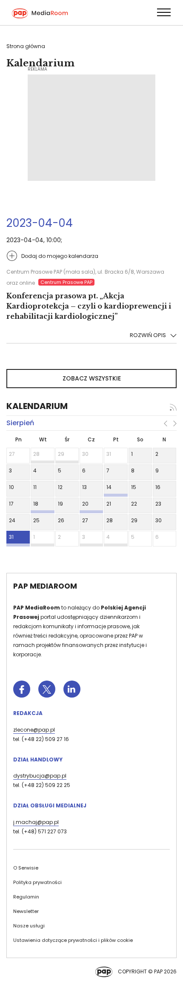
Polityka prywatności (37, 882)
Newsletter (26, 911)
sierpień (20, 423)
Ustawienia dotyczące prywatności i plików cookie (73, 940)
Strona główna (25, 46)
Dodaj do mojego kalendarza (59, 256)
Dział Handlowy (38, 759)
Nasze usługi (29, 925)
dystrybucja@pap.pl (39, 775)
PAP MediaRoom (45, 586)
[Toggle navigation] (163, 12)
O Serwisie (25, 867)
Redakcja (28, 713)
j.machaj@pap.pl (36, 822)
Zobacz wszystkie (92, 378)
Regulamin (26, 896)
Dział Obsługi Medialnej (49, 805)
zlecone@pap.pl (34, 729)
